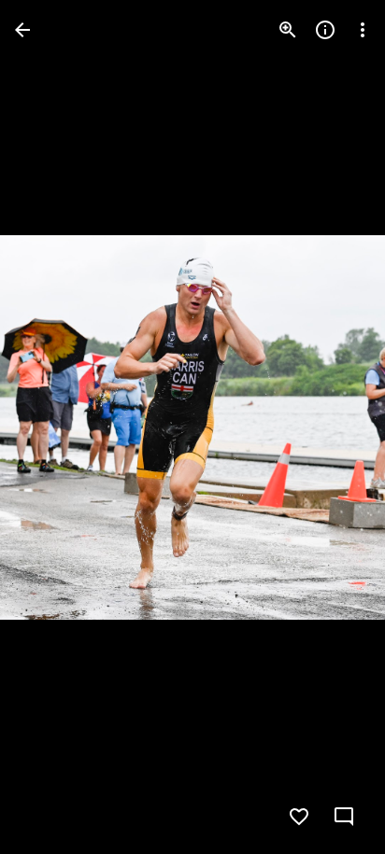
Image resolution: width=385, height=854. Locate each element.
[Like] (299, 816)
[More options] (362, 30)
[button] (333, 427)
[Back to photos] (22, 29)
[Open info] (325, 30)
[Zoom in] (288, 30)
